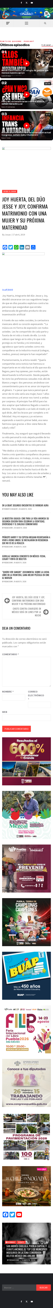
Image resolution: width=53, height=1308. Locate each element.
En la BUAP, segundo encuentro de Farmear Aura (25, 505)
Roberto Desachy (11, 509)
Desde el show (10, 191)
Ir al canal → (47, 45)
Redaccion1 (8, 528)
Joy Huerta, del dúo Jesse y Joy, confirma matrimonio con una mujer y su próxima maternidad (29, 601)
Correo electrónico (35, 695)
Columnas (10, 1242)
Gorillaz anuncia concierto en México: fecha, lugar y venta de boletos (24, 558)
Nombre (8, 691)
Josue (8, 234)
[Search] (45, 23)
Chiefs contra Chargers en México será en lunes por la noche (26, 612)
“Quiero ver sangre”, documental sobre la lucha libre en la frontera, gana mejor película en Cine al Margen (25, 575)
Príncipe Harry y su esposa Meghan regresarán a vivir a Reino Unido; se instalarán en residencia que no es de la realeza (26, 540)
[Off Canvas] (7, 23)
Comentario (10, 654)
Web (4, 712)
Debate (21, 1242)
